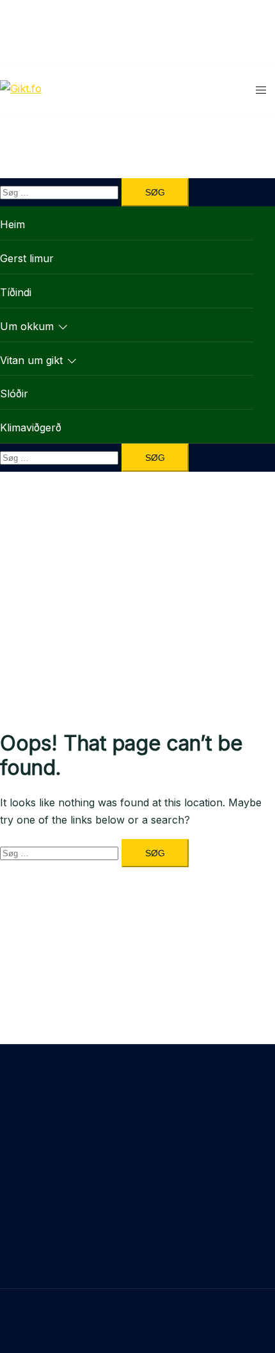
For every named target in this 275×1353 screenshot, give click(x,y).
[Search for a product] (251, 89)
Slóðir (14, 393)
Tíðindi (15, 292)
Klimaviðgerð (30, 427)
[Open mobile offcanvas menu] (261, 88)
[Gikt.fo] (21, 88)
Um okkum (27, 326)
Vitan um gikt (31, 360)
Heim (12, 224)
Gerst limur (27, 258)
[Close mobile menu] (252, 22)
